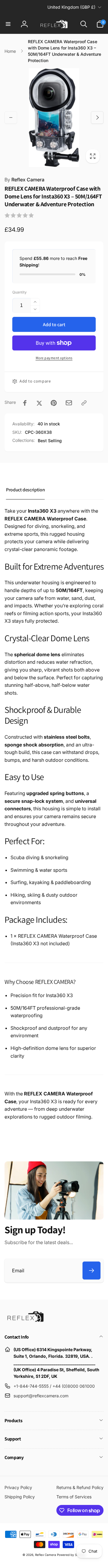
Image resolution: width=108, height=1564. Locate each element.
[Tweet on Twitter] (39, 403)
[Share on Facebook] (25, 403)
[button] (8, 24)
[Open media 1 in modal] (54, 117)
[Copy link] (84, 403)
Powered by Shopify (71, 1555)
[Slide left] (10, 117)
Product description (25, 490)
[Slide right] (97, 117)
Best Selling (50, 440)
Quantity (19, 292)
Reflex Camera (24, 180)
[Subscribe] (91, 1271)
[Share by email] (69, 403)
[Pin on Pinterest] (54, 403)
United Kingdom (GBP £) (71, 7)
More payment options (54, 358)
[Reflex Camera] (24, 1321)
